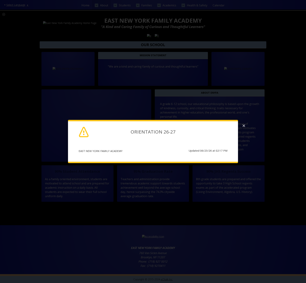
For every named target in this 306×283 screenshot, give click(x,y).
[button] (244, 125)
